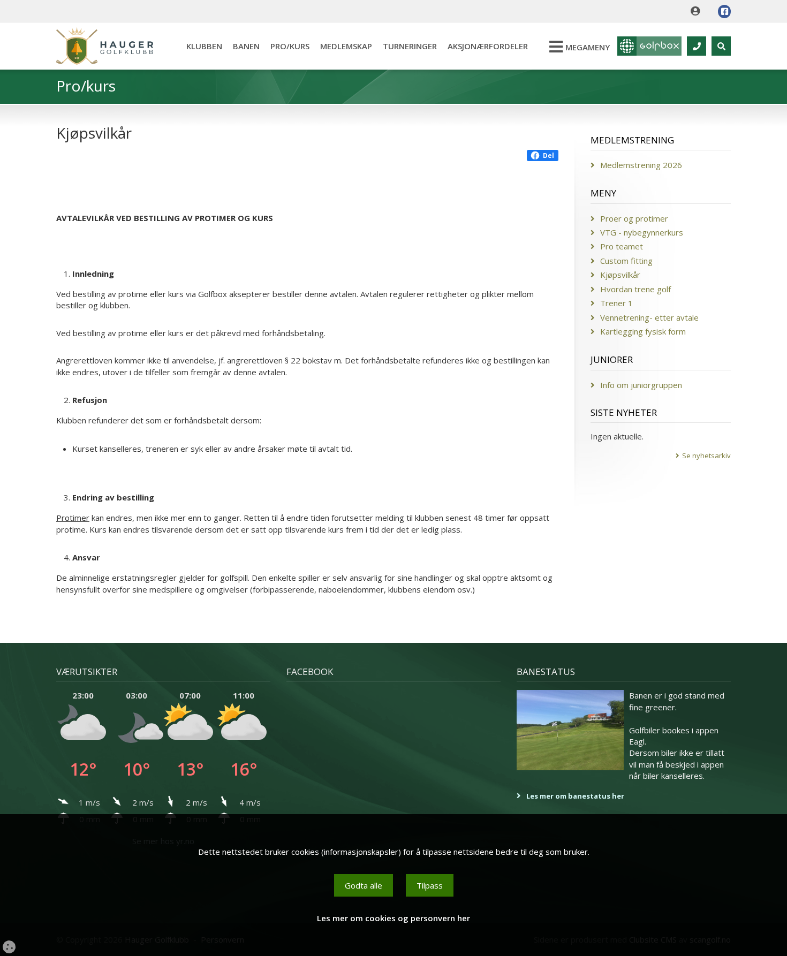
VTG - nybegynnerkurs (641, 232)
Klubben (204, 46)
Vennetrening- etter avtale (649, 317)
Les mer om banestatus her (575, 796)
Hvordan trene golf (635, 289)
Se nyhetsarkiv (706, 455)
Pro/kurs (289, 46)
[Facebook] (724, 11)
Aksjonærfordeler (488, 46)
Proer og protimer (634, 218)
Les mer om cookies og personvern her (393, 918)
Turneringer (410, 46)
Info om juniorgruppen (641, 385)
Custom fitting (626, 260)
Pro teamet (621, 246)
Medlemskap (346, 46)
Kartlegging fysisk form (643, 331)
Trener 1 (616, 303)
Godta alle (363, 885)
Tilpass (430, 885)
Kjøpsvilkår (620, 274)
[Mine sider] (698, 11)
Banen (246, 46)
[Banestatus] (570, 730)
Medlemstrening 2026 (641, 165)
